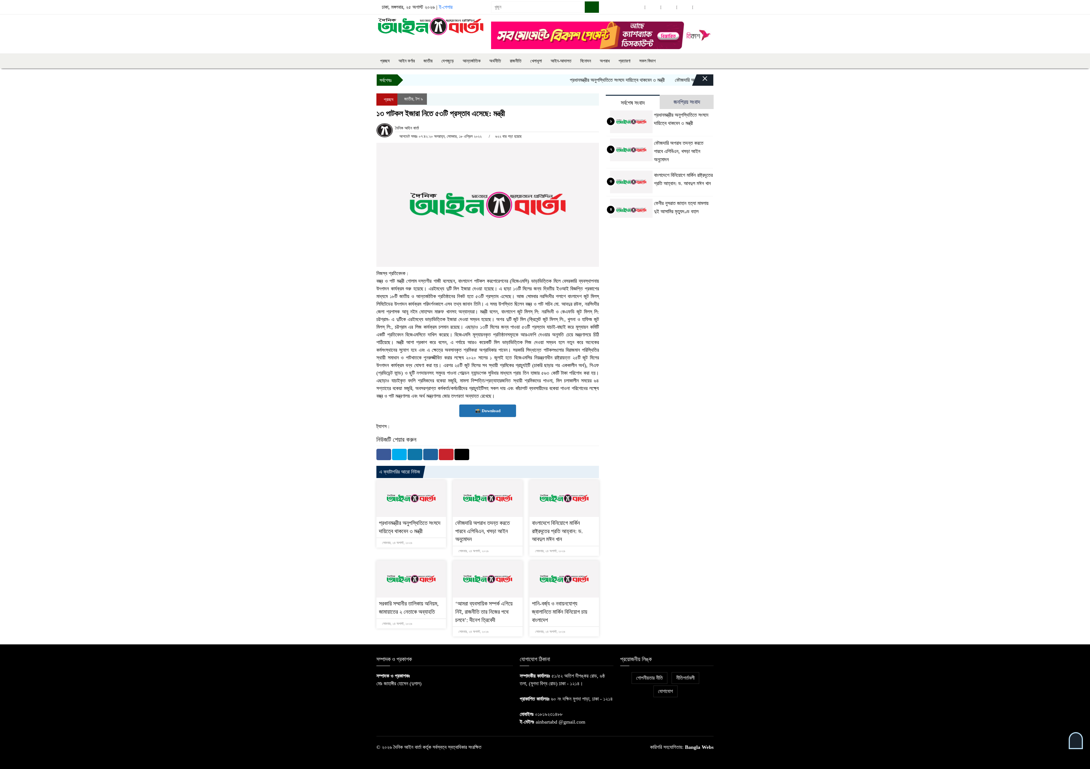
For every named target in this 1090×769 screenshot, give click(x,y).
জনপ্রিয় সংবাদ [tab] (687, 102)
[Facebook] (383, 454)
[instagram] (669, 7)
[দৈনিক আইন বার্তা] (430, 26)
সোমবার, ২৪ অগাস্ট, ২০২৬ (396, 543)
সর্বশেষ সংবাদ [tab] (633, 103)
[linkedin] (684, 7)
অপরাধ (605, 60)
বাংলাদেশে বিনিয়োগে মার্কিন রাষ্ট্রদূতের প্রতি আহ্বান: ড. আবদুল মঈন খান (557, 531)
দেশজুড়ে (447, 60)
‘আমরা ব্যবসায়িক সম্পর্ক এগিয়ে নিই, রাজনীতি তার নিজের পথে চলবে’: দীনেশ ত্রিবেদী (484, 611)
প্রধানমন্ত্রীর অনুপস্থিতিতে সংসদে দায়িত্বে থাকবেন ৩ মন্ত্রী (595, 80)
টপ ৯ (419, 99)
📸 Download (487, 410)
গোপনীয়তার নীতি (649, 678)
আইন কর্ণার (407, 60)
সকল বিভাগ (647, 60)
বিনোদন (585, 60)
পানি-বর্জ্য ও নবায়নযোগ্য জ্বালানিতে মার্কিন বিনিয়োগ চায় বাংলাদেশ (559, 611)
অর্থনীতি (495, 60)
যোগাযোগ (665, 691)
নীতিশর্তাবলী (685, 678)
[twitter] (653, 7)
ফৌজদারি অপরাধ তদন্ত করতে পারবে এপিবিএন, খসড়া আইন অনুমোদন (482, 531)
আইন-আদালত (561, 60)
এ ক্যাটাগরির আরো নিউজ (399, 472)
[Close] (700, 81)
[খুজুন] (592, 7)
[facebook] (637, 7)
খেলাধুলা (536, 60)
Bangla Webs (699, 747)
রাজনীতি (515, 60)
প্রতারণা (624, 60)
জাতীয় (428, 60)
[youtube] (700, 7)
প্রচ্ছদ (385, 60)
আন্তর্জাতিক (472, 60)
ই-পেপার (445, 7)
